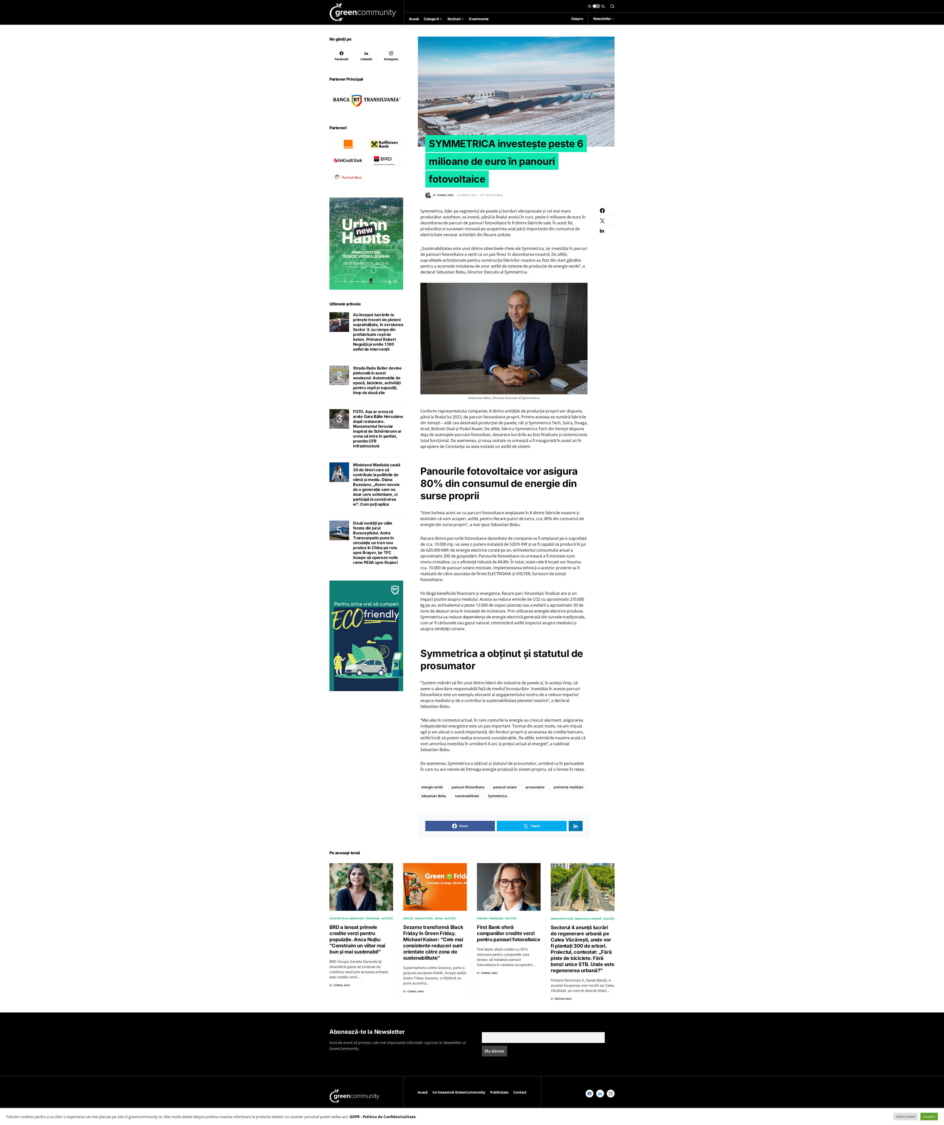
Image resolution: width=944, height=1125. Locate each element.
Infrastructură (562, 918)
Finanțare (373, 918)
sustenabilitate (467, 796)
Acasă (423, 1092)
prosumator (535, 787)
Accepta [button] (929, 1116)
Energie (433, 127)
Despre (577, 18)
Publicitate (499, 1092)
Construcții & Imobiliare (346, 918)
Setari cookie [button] (905, 1116)
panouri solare (504, 787)
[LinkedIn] (600, 1093)
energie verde (432, 787)
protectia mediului (568, 787)
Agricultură (424, 918)
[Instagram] (611, 1093)
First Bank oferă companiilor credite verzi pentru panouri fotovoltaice (508, 933)
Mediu (439, 918)
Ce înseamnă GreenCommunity (458, 1092)
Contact (520, 1092)
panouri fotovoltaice (468, 787)
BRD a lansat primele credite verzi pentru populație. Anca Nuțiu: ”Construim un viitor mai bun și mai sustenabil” (357, 939)
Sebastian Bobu (433, 796)
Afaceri (408, 918)
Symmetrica (497, 796)
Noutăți (452, 127)
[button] (596, 6)
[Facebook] (589, 1093)
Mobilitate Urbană (588, 918)
